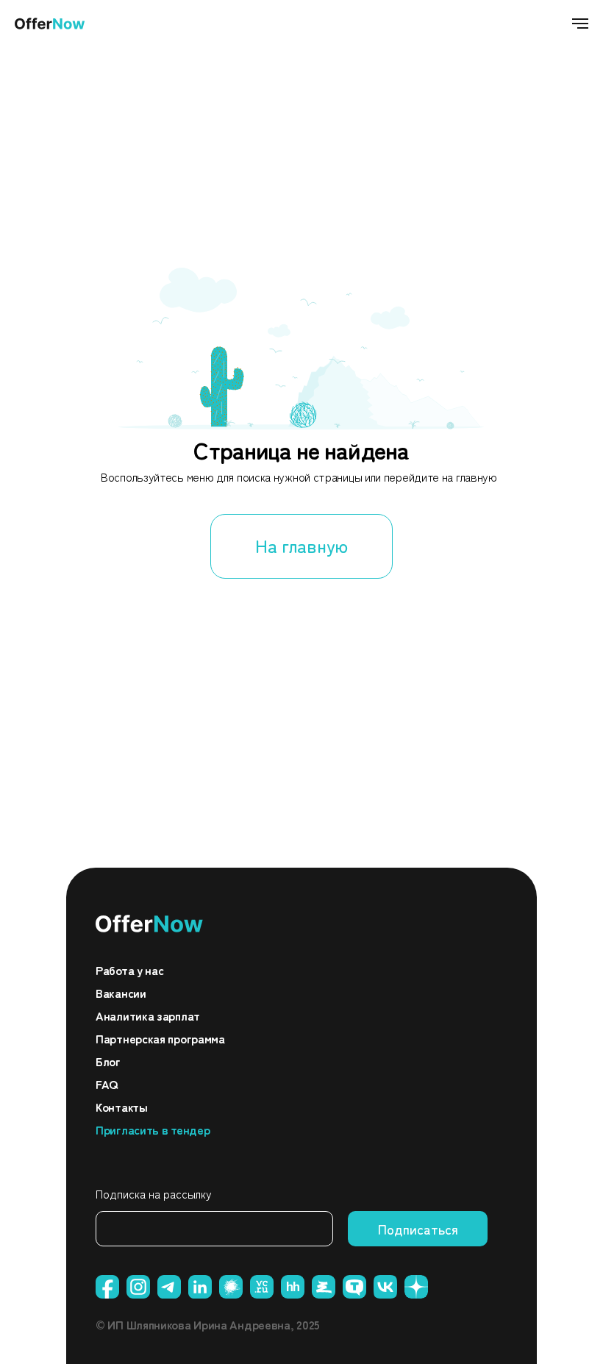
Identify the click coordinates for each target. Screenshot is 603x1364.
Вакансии (121, 992)
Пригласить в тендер (153, 1129)
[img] (150, 923)
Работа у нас (129, 970)
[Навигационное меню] (580, 23)
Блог (108, 1061)
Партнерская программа (160, 1038)
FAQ (107, 1084)
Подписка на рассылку (154, 1193)
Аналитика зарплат (148, 1015)
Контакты (122, 1106)
